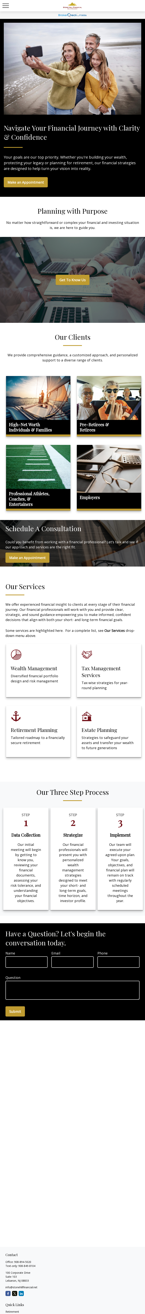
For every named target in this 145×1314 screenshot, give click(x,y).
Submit (15, 1011)
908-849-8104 (26, 1266)
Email (55, 953)
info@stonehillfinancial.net (21, 1287)
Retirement (12, 1311)
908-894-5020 (22, 1262)
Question (12, 977)
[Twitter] (14, 1293)
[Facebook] (8, 1293)
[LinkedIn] (21, 1293)
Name (10, 953)
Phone (102, 953)
